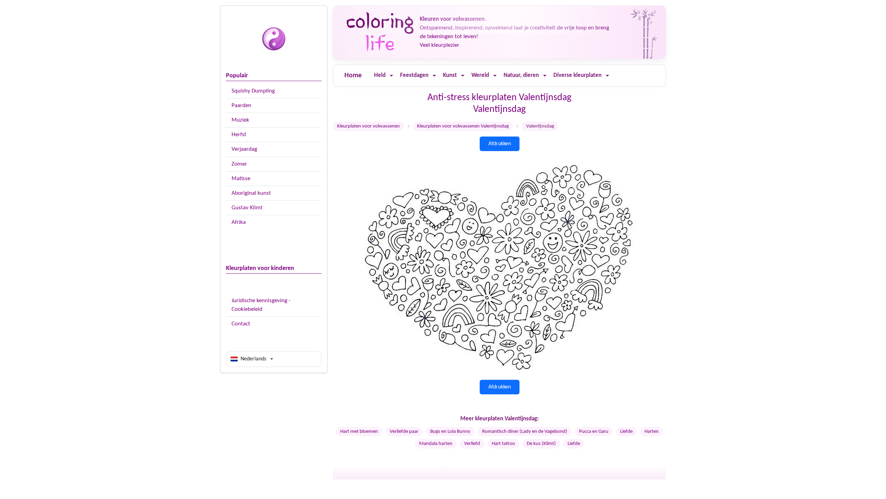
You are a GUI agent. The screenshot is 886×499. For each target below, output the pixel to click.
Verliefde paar (404, 431)
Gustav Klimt (247, 208)
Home (353, 75)
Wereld (480, 75)
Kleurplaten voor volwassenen (368, 126)
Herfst (239, 135)
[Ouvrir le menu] (391, 76)
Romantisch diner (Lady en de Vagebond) (524, 431)
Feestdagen (414, 75)
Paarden (241, 105)
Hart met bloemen (359, 431)
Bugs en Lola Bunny (450, 431)
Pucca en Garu (593, 431)
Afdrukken (499, 144)
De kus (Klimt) (541, 443)
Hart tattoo (503, 443)
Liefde (626, 431)
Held (380, 75)
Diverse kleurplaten (577, 75)
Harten (651, 431)
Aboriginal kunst (251, 193)
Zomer (239, 164)
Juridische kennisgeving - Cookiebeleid (261, 305)
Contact (241, 324)
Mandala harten (435, 443)
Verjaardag (244, 149)
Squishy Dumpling (253, 91)
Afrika (239, 222)
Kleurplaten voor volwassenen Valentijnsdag (463, 126)
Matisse (241, 179)
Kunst (450, 75)
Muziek (240, 120)
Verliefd (472, 443)
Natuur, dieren (521, 75)
